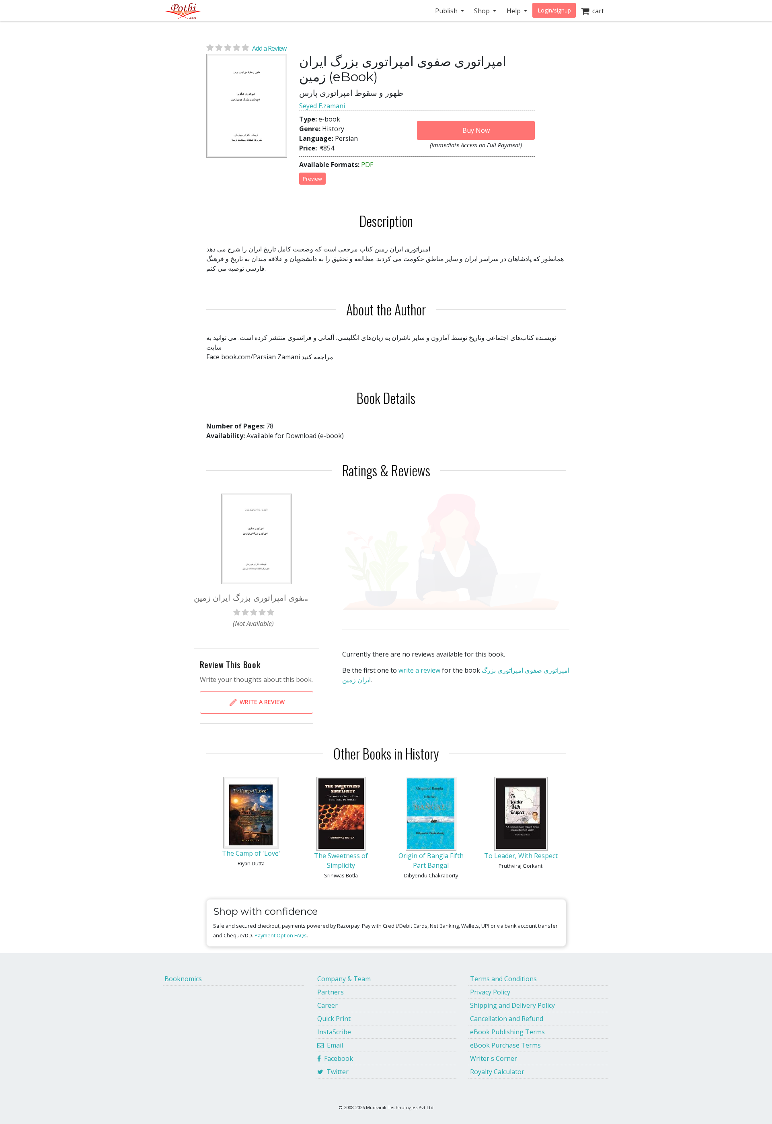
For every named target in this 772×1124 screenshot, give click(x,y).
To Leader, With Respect (521, 855)
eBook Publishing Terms (507, 1031)
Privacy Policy (490, 992)
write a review (419, 670)
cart (596, 10)
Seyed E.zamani (322, 105)
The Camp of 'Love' (251, 853)
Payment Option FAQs (281, 935)
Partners (330, 992)
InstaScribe (334, 1031)
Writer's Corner (493, 1058)
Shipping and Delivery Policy (512, 1005)
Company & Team (344, 978)
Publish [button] (447, 10)
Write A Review (261, 702)
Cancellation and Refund (506, 1018)
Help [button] (514, 10)
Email (333, 1045)
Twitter (336, 1071)
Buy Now (476, 130)
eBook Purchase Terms (505, 1045)
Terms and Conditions (503, 978)
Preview (312, 178)
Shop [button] (482, 10)
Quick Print (334, 1018)
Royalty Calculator (497, 1071)
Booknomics (183, 978)
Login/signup (554, 10)
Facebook (337, 1058)
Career (327, 1005)
